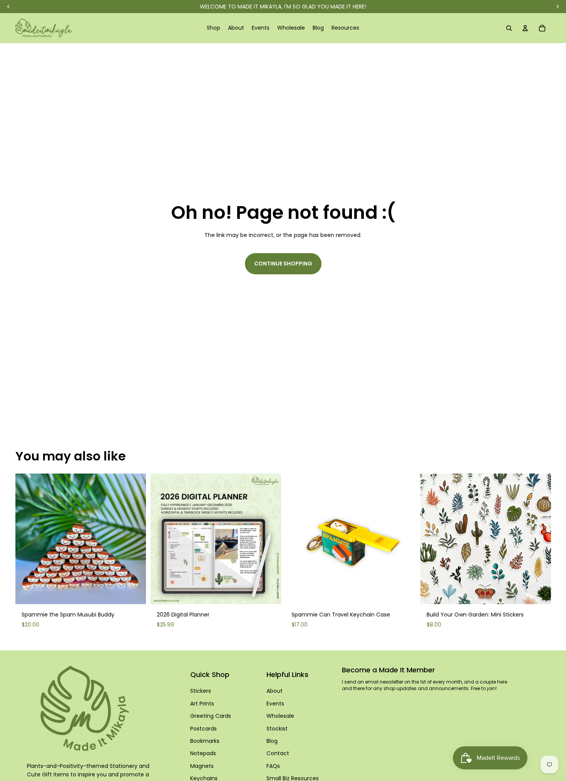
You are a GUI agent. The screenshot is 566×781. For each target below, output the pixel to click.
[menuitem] (213, 28)
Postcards (203, 728)
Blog (272, 741)
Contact (277, 753)
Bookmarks (204, 741)
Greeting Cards (210, 716)
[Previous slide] (27, 538)
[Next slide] (134, 538)
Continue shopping (283, 263)
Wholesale (280, 716)
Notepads (203, 753)
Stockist (277, 728)
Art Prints (202, 703)
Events (275, 703)
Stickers (200, 691)
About (274, 691)
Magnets (202, 766)
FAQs (273, 766)
